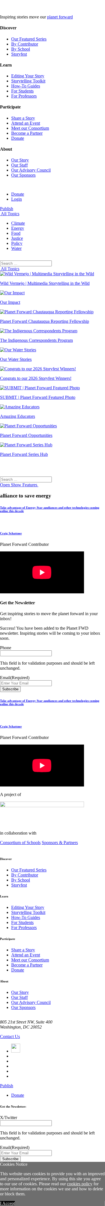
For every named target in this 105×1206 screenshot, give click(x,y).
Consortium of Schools (20, 842)
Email (14, 677)
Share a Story (23, 118)
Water (16, 248)
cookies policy (79, 1183)
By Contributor (24, 44)
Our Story (20, 160)
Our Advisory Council (31, 170)
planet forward (60, 17)
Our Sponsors (23, 175)
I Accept (7, 1203)
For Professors (24, 96)
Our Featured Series (28, 39)
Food (15, 233)
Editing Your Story (27, 76)
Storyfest (19, 54)
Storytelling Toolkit (28, 81)
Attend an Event (25, 123)
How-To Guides (25, 86)
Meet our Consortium (30, 128)
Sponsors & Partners (60, 842)
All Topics (9, 213)
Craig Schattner (11, 533)
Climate (18, 223)
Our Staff (19, 165)
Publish (6, 208)
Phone (5, 647)
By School (20, 49)
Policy (16, 243)
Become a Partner (27, 133)
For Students (22, 91)
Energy (17, 228)
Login (16, 199)
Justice (17, 238)
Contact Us (10, 1036)
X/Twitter (8, 1117)
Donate (17, 138)
